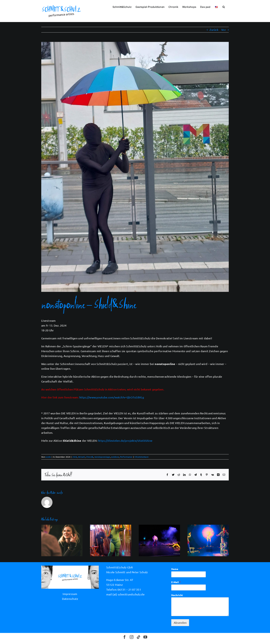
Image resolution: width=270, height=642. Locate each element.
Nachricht (177, 595)
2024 (74, 456)
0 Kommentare (141, 456)
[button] (223, 6)
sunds (48, 456)
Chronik (89, 456)
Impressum (70, 593)
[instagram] (131, 637)
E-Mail (176, 582)
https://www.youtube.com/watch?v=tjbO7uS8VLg (111, 397)
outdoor (115, 456)
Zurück (214, 29)
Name (174, 569)
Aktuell (81, 456)
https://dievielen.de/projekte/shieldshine (125, 440)
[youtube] (145, 637)
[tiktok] (138, 637)
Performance (126, 456)
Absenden (180, 622)
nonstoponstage (102, 456)
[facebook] (124, 637)
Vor (223, 29)
